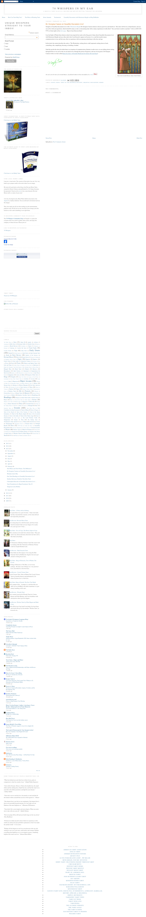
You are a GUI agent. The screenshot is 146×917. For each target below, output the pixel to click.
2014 (7, 446)
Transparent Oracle (19, 423)
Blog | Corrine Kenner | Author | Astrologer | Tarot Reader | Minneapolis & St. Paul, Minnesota (20, 706)
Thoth (20, 421)
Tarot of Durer (25, 410)
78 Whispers (7, 230)
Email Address (21, 34)
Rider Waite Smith (26, 397)
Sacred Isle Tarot (19, 399)
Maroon (38, 381)
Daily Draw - (12, 540)
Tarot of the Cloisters (22, 412)
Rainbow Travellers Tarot (24, 395)
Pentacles (28, 391)
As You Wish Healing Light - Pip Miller (75, 858)
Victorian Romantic (35, 427)
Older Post (139, 138)
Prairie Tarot (19, 393)
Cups (15, 350)
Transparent (9, 423)
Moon (35, 383)
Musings (15, 385)
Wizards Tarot (35, 433)
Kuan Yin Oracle (23, 377)
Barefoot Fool (10, 654)
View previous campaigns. (13, 54)
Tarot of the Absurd (9, 412)
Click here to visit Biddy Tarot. (12, 120)
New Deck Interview (35, 385)
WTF (10, 435)
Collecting (12, 348)
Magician (15, 381)
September (11, 453)
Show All (38, 770)
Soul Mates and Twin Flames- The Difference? (19, 468)
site (20, 191)
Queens (27, 393)
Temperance (7, 420)
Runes (11, 399)
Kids (23, 375)
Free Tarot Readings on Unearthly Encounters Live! (21, 476)
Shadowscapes (17, 401)
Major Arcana (25, 381)
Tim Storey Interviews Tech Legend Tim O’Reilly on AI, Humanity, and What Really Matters (19, 681)
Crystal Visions (7, 350)
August (10, 456)
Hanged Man (7, 369)
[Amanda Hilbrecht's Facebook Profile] (5, 243)
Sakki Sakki (27, 399)
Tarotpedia (75, 903)
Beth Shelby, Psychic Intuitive (75, 860)
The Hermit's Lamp (11, 666)
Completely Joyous (11, 625)
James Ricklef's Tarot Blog (13, 724)
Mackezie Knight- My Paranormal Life (74, 885)
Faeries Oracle (7, 361)
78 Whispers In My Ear (72, 8)
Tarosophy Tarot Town (75, 897)
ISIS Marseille (20, 373)
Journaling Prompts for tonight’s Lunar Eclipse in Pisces (19, 626)
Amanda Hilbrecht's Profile (10, 239)
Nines (31, 387)
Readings (7, 397)
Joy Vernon (75, 878)
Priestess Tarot (10, 742)
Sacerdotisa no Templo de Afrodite (14, 621)
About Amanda (47, 17)
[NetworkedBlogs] (22, 254)
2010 (7, 498)
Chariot (29, 346)
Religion (18, 397)
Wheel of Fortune (27, 429)
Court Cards (33, 348)
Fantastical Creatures (26, 361)
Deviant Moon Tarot (75, 870)
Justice (18, 375)
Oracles (11, 389)
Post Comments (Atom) (59, 142)
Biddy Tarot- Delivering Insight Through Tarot (75, 862)
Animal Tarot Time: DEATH (13, 661)
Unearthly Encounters (90, 82)
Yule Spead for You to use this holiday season (17, 720)
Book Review (14, 346)
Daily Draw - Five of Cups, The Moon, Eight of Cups (23, 530)
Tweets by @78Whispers (10, 296)
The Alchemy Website (75, 905)
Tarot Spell (17, 417)
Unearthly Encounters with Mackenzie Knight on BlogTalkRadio (81, 17)
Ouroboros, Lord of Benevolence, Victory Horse (17, 760)
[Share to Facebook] (76, 80)
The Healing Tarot (32, 419)
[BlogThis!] (72, 80)
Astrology (6, 344)
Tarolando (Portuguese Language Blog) (17, 619)
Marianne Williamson (75, 887)
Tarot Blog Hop (30, 408)
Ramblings (35, 395)
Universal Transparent (16, 427)
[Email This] (71, 80)
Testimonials (57, 17)
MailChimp (16, 57)
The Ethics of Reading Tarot (32, 17)
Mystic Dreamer (23, 385)
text (7, 46)
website (91, 74)
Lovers (33, 379)
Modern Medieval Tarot (26, 383)
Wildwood (7, 431)
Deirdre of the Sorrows (32, 355)
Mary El (7, 383)
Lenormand (6, 379)
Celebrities (23, 346)
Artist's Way (75, 856)
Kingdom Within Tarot (32, 375)
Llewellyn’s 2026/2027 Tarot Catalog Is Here (16, 645)
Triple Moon (9, 637)
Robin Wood (35, 397)
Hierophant (7, 371)
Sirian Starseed (12, 403)
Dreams (32, 357)
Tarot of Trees (75, 899)
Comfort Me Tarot (21, 348)
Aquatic (6, 200)
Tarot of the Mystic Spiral (19, 414)
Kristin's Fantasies (11, 694)
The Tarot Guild (75, 907)
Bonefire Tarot (31, 344)
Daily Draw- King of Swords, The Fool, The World (22, 582)
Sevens (34, 400)
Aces (14, 342)
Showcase (24, 401)
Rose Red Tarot (10, 718)
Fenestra (34, 361)
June (9, 458)
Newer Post (49, 138)
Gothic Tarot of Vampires (19, 365)
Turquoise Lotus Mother (13, 486)
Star (20, 405)
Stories (24, 405)
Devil (17, 357)
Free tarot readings (11, 747)
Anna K (22, 342)
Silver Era (32, 401)
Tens (22, 420)
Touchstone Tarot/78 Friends (75, 911)
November (10, 451)
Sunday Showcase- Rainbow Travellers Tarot (19, 479)
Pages (17, 389)
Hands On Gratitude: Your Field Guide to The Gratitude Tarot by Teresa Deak (21, 367)
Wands (101, 82)
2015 (7, 443)
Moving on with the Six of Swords (14, 674)
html (7, 43)
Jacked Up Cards (28, 373)
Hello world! (9, 743)
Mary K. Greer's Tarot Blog (14, 673)
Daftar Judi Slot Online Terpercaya (14, 632)
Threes (25, 421)
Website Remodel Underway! (13, 695)
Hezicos (35, 369)
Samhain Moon (10, 713)
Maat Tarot (75, 883)
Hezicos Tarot (75, 874)
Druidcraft (38, 357)
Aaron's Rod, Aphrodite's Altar (14, 100)
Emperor (28, 359)
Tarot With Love (75, 901)
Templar (16, 419)
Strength (30, 405)
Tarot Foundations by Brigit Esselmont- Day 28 (19, 484)
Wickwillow (37, 429)
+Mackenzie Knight (75, 27)
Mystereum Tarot (75, 889)
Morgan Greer (7, 385)
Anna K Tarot (75, 852)
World (5, 435)
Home (3, 17)
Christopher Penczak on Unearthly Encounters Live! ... (21, 481)
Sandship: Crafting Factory (12, 766)
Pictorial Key (7, 393)
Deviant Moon (8, 357)
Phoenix (36, 391)
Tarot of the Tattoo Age (27, 416)
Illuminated (26, 371)
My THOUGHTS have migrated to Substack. (17, 737)
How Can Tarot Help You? (15, 17)
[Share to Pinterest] (78, 80)
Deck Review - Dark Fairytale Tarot (18, 550)
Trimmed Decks (29, 423)
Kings (6, 377)
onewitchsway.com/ (11, 699)
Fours (18, 363)
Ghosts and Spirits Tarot (30, 363)
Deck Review (16, 355)
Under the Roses (28, 425)
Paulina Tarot (12, 391)
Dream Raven (25, 357)
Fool (12, 363)
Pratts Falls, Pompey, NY (12, 655)
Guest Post (29, 365)
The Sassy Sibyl (10, 631)
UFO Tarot (20, 425)
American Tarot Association (75, 850)
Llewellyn (26, 379)
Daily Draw (24, 350)
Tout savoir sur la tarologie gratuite (14, 749)
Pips (13, 393)
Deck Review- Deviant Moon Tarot (18, 520)
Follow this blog (22, 256)
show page (63, 31)
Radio (58, 82)
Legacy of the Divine (33, 377)
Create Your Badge (8, 244)
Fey (39, 361)
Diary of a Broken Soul (75, 872)
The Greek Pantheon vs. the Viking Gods (16, 708)
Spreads (15, 405)
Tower (38, 421)
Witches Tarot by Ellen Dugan (22, 433)
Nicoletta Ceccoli (14, 387)
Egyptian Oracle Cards (10, 359)
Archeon (36, 342)
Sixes (21, 403)
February (10, 466)
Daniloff (11, 353)
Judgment (10, 375)
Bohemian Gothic (21, 344)
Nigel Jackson (23, 387)
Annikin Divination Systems (75, 854)
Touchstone (32, 421)
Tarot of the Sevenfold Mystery (71, 82)
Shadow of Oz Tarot (8, 401)
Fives (6, 363)
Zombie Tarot (27, 435)
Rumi (5, 400)
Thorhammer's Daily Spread (10, 421)
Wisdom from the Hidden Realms (19, 431)
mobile (8, 49)
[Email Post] (68, 80)
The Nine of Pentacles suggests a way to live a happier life (19, 726)
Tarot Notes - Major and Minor (14, 660)
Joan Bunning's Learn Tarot (75, 876)
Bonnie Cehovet (10, 679)
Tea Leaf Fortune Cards (30, 418)
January (10, 490)
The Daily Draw (10, 650)
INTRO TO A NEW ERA (12, 714)
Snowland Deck (30, 403)
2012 (7, 493)
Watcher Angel (16, 429)
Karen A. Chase (10, 686)
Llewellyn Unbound (11, 644)
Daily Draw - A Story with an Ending (19, 510)
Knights (13, 377)
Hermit (27, 369)
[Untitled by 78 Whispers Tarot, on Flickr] (16, 141)
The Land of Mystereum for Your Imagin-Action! (19, 730)
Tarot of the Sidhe (14, 416)
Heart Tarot (18, 369)
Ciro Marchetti (75, 864)
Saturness (8, 765)
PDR (20, 391)
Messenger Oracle (15, 383)
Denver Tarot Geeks (75, 866)
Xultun (20, 435)
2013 (7, 448)
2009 (7, 501)
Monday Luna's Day (12, 474)
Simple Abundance (75, 895)
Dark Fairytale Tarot (35, 353)
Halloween (35, 365)
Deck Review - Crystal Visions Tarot (19, 572)
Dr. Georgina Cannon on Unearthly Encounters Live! (21, 471)
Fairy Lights (16, 361)
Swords (17, 407)
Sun (36, 405)
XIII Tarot (16, 435)
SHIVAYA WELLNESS (12, 736)
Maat (9, 381)
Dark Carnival (18, 353)
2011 (7, 496)
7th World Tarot (7, 342)
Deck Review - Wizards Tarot (17, 592)
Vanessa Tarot (26, 427)
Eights (53, 82)
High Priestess (17, 371)
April (9, 464)
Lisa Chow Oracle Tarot (16, 379)
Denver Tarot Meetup (75, 868)
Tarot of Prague (34, 410)
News (7, 387)
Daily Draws (34, 350)
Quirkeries (9, 753)
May (9, 461)
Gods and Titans (8, 365)
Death (7, 355)
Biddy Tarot (12, 344)
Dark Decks (25, 353)
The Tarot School (75, 909)
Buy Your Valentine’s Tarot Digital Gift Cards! (17, 731)
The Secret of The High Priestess (21, 102)
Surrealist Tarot (7, 408)
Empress (35, 359)
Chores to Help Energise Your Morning (15, 701)
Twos (12, 425)
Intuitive (13, 373)
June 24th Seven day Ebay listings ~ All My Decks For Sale (20, 755)
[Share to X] (74, 80)
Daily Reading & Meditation (14, 759)
